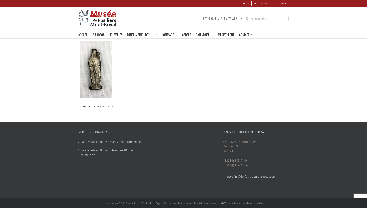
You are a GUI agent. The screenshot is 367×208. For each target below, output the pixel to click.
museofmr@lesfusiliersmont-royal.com (250, 176)
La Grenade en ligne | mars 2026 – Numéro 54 (111, 142)
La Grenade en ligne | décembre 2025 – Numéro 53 (107, 152)
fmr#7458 (87, 106)
